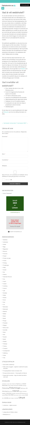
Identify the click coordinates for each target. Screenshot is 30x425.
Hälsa (4, 267)
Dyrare (21, 383)
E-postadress (5, 160)
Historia (4, 274)
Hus (4, 279)
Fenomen (5, 253)
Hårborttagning (5, 391)
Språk (4, 339)
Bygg (4, 246)
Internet (5, 288)
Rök (9, 395)
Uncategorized (6, 350)
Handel (4, 269)
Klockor (4, 297)
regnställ (3, 395)
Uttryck (22, 397)
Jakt (4, 290)
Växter (4, 355)
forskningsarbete (16, 385)
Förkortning (5, 388)
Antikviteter (5, 242)
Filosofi (4, 256)
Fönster (20, 385)
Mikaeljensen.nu (6, 414)
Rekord (6, 395)
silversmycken (16, 395)
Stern (3, 398)
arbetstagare (4, 383)
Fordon (4, 260)
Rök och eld (5, 327)
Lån (4, 304)
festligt (12, 385)
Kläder (4, 295)
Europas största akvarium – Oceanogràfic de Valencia (15, 373)
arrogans (8, 383)
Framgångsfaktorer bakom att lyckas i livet (12, 370)
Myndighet (13, 393)
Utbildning (5, 353)
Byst (15, 383)
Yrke (4, 357)
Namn (3, 154)
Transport (5, 348)
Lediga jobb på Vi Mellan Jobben (10, 412)
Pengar (4, 320)
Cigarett (18, 383)
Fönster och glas (7, 258)
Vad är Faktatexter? (7, 193)
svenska (6, 398)
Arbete (4, 244)
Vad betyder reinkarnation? (9, 123)
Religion (5, 325)
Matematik (5, 309)
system (10, 398)
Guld (22, 388)
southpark (23, 395)
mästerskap (18, 393)
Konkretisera (24, 391)
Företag (5, 263)
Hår (4, 272)
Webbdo (23, 68)
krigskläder (4, 393)
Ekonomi (5, 251)
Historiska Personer (7, 276)
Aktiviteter (5, 239)
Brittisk (13, 383)
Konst (4, 300)
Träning (4, 346)
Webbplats (4, 165)
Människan (5, 306)
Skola (4, 332)
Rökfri (12, 395)
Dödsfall (24, 383)
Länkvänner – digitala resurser (10, 405)
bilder (11, 383)
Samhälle (5, 330)
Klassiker (20, 391)
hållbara (24, 388)
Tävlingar (5, 343)
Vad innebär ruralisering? (8, 364)
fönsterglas (24, 385)
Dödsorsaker (5, 385)
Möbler (4, 313)
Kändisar (5, 293)
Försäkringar (6, 265)
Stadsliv (5, 341)
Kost (4, 302)
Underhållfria (16, 398)
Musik (4, 318)
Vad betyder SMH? (22, 123)
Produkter (5, 323)
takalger (12, 398)
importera (10, 391)
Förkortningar (14, 387)
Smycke (5, 337)
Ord (21, 393)
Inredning (5, 286)
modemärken (9, 393)
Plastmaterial (24, 393)
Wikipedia (6, 112)
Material (5, 311)
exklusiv (9, 385)
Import (4, 281)
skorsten (20, 395)
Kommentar (5, 136)
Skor (4, 334)
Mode (4, 316)
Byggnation (5, 249)
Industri (4, 283)
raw (27, 393)
